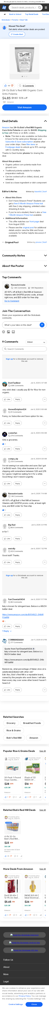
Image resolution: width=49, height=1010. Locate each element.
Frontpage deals (12, 147)
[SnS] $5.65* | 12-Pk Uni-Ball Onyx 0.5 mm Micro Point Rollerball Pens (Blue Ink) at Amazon (11, 896)
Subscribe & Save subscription (19, 141)
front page (34, 221)
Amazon (5, 127)
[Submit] (5, 348)
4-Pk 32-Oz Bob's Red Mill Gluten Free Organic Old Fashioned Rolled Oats (12, 837)
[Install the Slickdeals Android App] (24, 942)
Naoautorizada (18, 285)
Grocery (11, 723)
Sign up (9, 359)
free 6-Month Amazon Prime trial (28, 203)
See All (42, 751)
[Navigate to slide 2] (24, 76)
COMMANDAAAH (16, 640)
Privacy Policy (24, 996)
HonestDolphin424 (17, 409)
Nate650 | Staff (41, 192)
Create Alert (18, 34)
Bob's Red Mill (14, 737)
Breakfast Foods (32, 723)
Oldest (30, 342)
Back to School (15, 14)
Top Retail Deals (31, 14)
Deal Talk (24, 20)
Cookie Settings (16, 1004)
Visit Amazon (25, 107)
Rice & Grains (14, 730)
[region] (24, 997)
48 (9, 86)
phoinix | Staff (41, 242)
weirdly (11, 549)
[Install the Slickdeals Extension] (24, 935)
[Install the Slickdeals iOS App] (24, 950)
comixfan (12, 433)
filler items (30, 144)
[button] (12, 85)
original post (28, 227)
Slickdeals (6, 20)
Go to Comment (11, 301)
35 (8, 856)
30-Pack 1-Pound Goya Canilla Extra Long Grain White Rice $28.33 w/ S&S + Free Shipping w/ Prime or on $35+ (12, 778)
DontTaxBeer (14, 383)
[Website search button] (40, 8)
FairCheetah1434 (16, 599)
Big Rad (11, 525)
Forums (15, 20)
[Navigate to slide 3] (27, 76)
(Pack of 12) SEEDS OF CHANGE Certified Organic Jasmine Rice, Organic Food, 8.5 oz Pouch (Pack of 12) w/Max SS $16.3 (32, 778)
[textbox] (21, 325)
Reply (17, 399)
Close (34, 1004)
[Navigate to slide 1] (22, 76)
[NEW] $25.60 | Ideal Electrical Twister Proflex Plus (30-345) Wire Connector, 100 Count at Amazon (32, 896)
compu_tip (13, 459)
